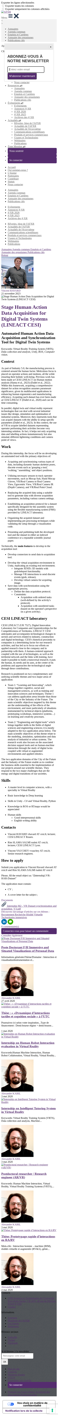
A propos (12, 1317)
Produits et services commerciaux (31, 134)
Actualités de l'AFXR (25, 126)
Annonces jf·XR (22, 108)
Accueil (12, 167)
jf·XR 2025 (20, 114)
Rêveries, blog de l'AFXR (27, 123)
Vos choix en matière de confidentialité (32, 1404)
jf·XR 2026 (20, 111)
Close (50, 46)
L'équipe (12, 173)
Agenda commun (16, 31)
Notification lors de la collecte (24, 1410)
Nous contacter (21, 82)
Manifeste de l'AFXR (19, 1320)
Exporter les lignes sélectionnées (17, 2)
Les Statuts (13, 1323)
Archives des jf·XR (24, 117)
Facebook (13, 1343)
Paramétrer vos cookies (19, 1380)
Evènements (20, 105)
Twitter (11, 1340)
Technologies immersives (14, 917)
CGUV (11, 1377)
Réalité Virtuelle (34, 914)
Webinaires (19, 140)
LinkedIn (12, 1337)
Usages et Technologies (26, 137)
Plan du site (13, 1369)
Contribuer (13, 178)
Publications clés (16, 40)
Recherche (20, 914)
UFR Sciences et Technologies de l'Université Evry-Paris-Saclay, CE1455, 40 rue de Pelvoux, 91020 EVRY (32, 1301)
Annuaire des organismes (20, 37)
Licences (12, 1371)
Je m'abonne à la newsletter (15, 1351)
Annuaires (13, 29)
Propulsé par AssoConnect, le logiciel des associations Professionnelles (29, 1393)
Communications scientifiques (29, 132)
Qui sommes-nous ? (18, 170)
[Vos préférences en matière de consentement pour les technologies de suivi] (52, 1410)
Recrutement (8, 914)
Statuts (11, 181)
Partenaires (13, 175)
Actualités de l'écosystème (27, 129)
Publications (20, 143)
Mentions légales (16, 1374)
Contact (12, 1306)
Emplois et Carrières (18, 34)
